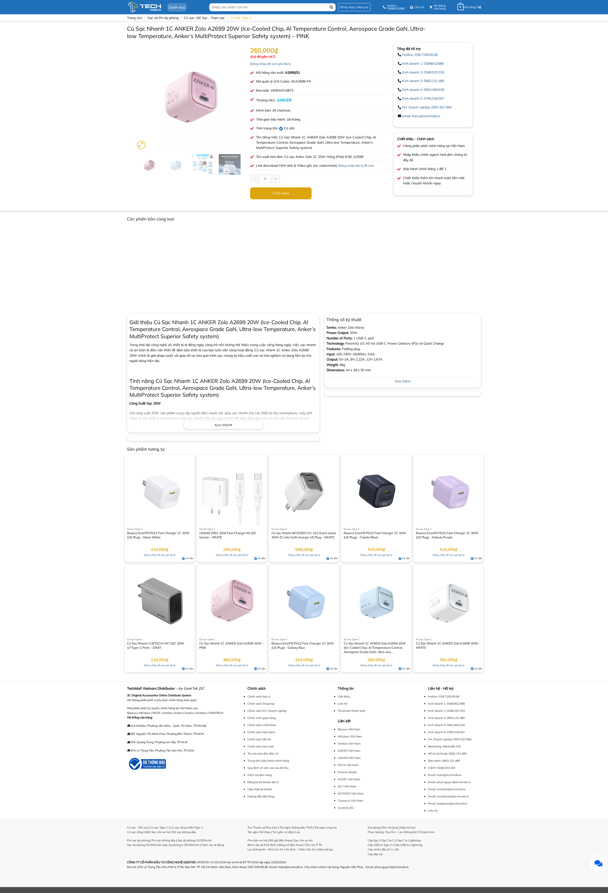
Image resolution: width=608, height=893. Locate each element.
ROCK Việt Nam (348, 765)
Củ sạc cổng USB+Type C (186, 827)
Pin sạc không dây (164, 840)
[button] (354, 7)
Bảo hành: (434, 760)
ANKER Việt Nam (349, 750)
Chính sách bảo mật (260, 746)
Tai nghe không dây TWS (296, 827)
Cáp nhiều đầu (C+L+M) (383, 849)
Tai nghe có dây (282, 832)
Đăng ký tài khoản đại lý (263, 782)
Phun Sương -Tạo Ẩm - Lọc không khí (392, 832)
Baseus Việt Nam (349, 729)
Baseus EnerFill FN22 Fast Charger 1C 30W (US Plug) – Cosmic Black (375, 535)
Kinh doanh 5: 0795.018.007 (423, 98)
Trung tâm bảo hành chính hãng (268, 760)
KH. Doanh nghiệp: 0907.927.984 (427, 107)
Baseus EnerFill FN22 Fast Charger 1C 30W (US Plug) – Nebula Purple (447, 535)
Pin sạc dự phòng (138, 840)
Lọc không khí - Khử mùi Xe (265, 849)
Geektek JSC (346, 808)
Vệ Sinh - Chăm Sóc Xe (300, 849)
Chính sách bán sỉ (259, 696)
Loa (297, 832)
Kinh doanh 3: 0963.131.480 (423, 81)
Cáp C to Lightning (408, 840)
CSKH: (432, 768)
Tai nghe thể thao (258, 832)
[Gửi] (331, 7)
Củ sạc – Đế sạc (137, 827)
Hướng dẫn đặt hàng (260, 796)
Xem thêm (222, 425)
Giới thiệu (344, 696)
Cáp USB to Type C (380, 845)
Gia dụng (374, 827)
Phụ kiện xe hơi (257, 840)
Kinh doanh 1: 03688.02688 (422, 63)
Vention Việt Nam (349, 743)
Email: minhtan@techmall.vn (447, 789)
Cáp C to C (387, 840)
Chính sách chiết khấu (261, 725)
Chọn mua (281, 193)
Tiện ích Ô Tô (313, 845)
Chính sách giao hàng (261, 718)
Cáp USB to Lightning (408, 845)
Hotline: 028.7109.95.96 (420, 55)
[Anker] (284, 100)
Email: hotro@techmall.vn (421, 116)
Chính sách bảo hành (261, 732)
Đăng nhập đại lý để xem (356, 165)
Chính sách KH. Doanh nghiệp (267, 710)
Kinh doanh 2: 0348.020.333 (423, 72)
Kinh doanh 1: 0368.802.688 (446, 703)
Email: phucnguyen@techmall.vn (449, 782)
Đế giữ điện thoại (281, 840)
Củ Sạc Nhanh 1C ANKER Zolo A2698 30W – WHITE (448, 645)
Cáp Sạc (373, 840)
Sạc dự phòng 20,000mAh (144, 845)
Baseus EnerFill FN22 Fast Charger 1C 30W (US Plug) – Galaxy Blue (302, 645)
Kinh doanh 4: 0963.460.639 (423, 90)
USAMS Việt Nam (349, 758)
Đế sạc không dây (184, 832)
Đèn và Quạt (390, 827)
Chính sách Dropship (261, 703)
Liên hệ (342, 703)
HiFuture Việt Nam (350, 736)
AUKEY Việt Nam (349, 779)
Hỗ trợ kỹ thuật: (438, 753)
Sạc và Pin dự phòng (163, 18)
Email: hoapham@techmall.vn (447, 803)
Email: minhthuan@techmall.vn (448, 796)
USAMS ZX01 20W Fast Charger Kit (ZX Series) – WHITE (227, 535)
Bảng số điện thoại (290, 845)
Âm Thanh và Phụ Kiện (262, 827)
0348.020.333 (446, 768)
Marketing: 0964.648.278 (444, 746)
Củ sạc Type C (241, 18)
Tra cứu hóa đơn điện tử (262, 753)
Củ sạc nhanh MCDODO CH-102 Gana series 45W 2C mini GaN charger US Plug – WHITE (303, 535)
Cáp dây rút (375, 854)
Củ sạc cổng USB (138, 832)
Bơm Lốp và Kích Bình (261, 845)
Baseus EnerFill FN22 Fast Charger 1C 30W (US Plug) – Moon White (158, 535)
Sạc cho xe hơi (161, 832)
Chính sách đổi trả (259, 739)
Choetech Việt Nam (350, 800)
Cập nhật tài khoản (259, 789)
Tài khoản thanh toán (352, 710)
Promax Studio (347, 772)
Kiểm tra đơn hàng (259, 775)
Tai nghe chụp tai (325, 827)
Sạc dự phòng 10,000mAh (195, 840)
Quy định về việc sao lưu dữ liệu (268, 768)
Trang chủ (134, 18)
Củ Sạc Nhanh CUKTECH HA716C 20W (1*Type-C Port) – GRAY (155, 645)
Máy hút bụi (325, 849)
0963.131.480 (458, 753)
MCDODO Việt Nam (351, 793)
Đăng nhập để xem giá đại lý (270, 64)
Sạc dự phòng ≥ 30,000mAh (181, 845)
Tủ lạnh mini (426, 832)
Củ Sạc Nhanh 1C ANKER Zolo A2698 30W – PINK (231, 645)
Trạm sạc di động (213, 845)
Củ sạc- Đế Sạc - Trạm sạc (204, 18)
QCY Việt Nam (347, 786)
